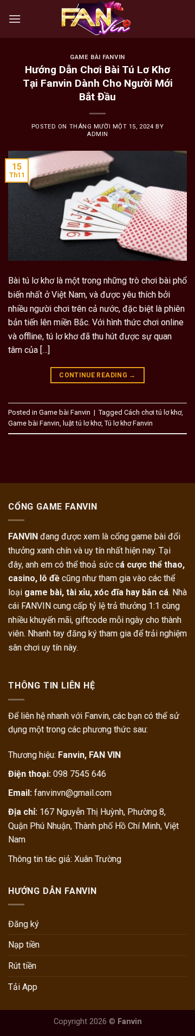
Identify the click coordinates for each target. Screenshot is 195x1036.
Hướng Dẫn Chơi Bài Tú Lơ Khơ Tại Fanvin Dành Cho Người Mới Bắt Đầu (98, 83)
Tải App (22, 987)
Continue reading (97, 375)
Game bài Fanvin (97, 57)
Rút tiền (22, 966)
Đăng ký (23, 924)
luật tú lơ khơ (82, 423)
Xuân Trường (97, 859)
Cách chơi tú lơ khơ (152, 412)
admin (97, 134)
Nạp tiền (24, 945)
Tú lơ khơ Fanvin (129, 423)
